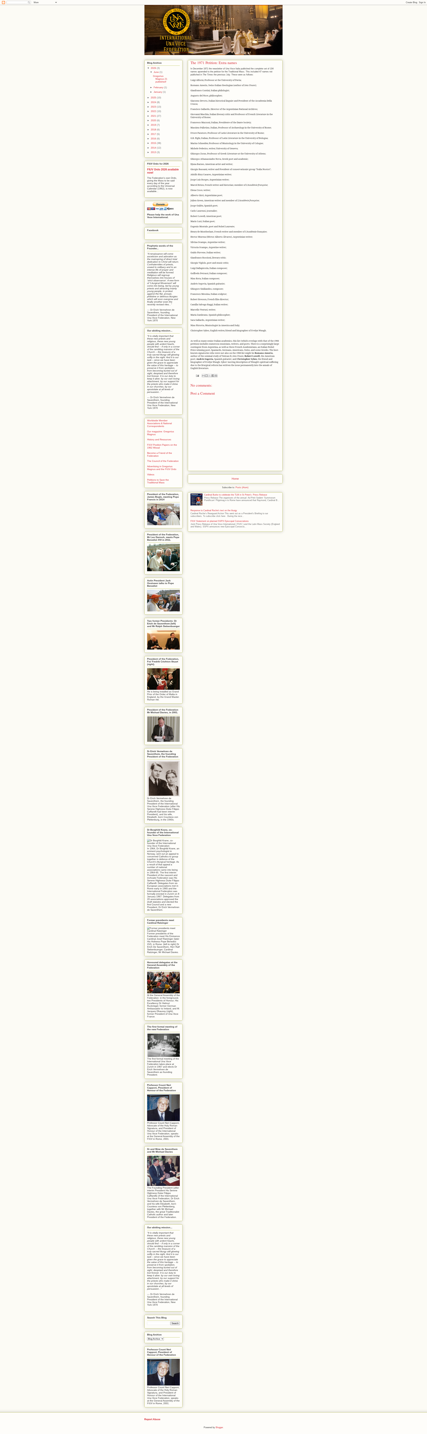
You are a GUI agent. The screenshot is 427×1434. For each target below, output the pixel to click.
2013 (154, 152)
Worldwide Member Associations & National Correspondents (159, 423)
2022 (154, 111)
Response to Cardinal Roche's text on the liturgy (213, 510)
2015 (154, 143)
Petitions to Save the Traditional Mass (158, 481)
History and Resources (159, 439)
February (159, 87)
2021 (154, 116)
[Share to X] (209, 375)
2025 (154, 97)
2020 (154, 120)
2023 (154, 106)
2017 (154, 134)
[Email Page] (197, 375)
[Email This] (203, 375)
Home (235, 478)
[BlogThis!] (206, 375)
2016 (154, 138)
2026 (154, 68)
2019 (154, 125)
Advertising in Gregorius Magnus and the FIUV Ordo (161, 467)
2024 (154, 102)
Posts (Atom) (242, 487)
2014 (154, 147)
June (156, 72)
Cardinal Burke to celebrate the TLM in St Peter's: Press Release (235, 495)
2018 (154, 129)
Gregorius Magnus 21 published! (160, 79)
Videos (150, 474)
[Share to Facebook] (213, 375)
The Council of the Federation (163, 461)
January (158, 92)
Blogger (219, 1427)
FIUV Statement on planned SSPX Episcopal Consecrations (219, 521)
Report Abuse (152, 1419)
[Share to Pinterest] (216, 375)
